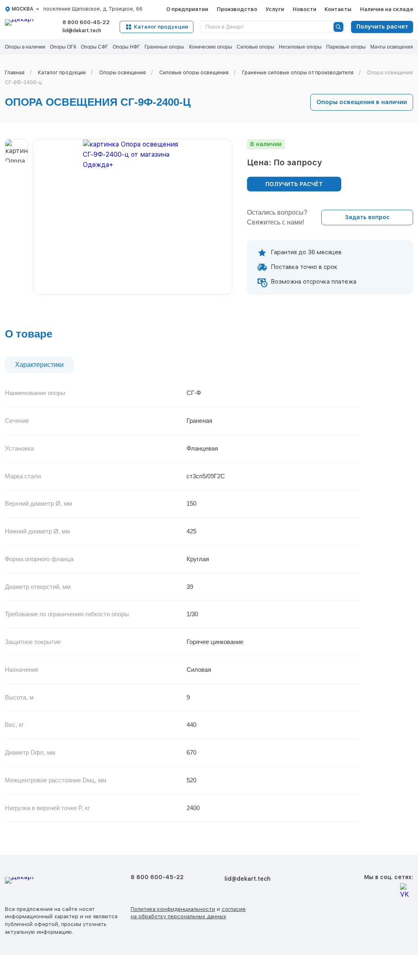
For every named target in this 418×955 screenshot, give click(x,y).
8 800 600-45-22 (86, 22)
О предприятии (187, 9)
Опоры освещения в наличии (361, 102)
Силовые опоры (255, 47)
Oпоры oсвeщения (122, 73)
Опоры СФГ (94, 47)
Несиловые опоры (300, 47)
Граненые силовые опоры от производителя (298, 73)
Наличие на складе (386, 9)
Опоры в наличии (25, 47)
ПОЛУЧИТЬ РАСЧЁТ (294, 184)
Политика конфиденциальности (173, 909)
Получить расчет (382, 26)
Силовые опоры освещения (194, 73)
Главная (14, 73)
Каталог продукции (161, 27)
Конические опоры (210, 47)
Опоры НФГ (126, 47)
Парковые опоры (346, 47)
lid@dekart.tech (81, 30)
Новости (304, 9)
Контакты (338, 9)
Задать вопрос (367, 217)
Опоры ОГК (63, 47)
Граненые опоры (164, 47)
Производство (237, 9)
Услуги (274, 9)
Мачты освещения (391, 47)
